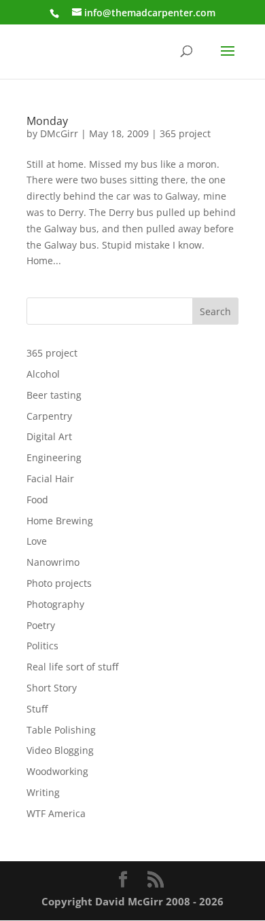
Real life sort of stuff (72, 666)
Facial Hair (50, 478)
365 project (185, 133)
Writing (43, 792)
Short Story (51, 687)
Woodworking (57, 771)
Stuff (37, 708)
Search (215, 311)
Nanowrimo (53, 562)
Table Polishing (61, 729)
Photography (55, 604)
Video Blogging (60, 750)
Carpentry (49, 416)
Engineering (54, 457)
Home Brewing (59, 520)
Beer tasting (54, 395)
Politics (42, 645)
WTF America (56, 813)
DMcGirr (59, 133)
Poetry (40, 625)
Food (37, 499)
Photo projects (59, 583)
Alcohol (43, 373)
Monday (47, 120)
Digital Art (49, 436)
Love (36, 541)
